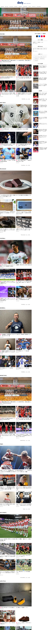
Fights (1, 444)
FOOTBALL (2, 238)
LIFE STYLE (3, 581)
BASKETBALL (42, 58)
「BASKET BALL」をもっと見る (25, 440)
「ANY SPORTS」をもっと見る (25, 577)
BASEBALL (2, 307)
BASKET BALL (3, 375)
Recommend (3, 168)
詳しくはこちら (35, 43)
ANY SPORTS (3, 512)
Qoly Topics (3, 102)
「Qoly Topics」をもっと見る (25, 165)
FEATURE (2, 34)
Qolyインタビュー (43, 56)
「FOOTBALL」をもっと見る (25, 304)
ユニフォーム (37, 56)
